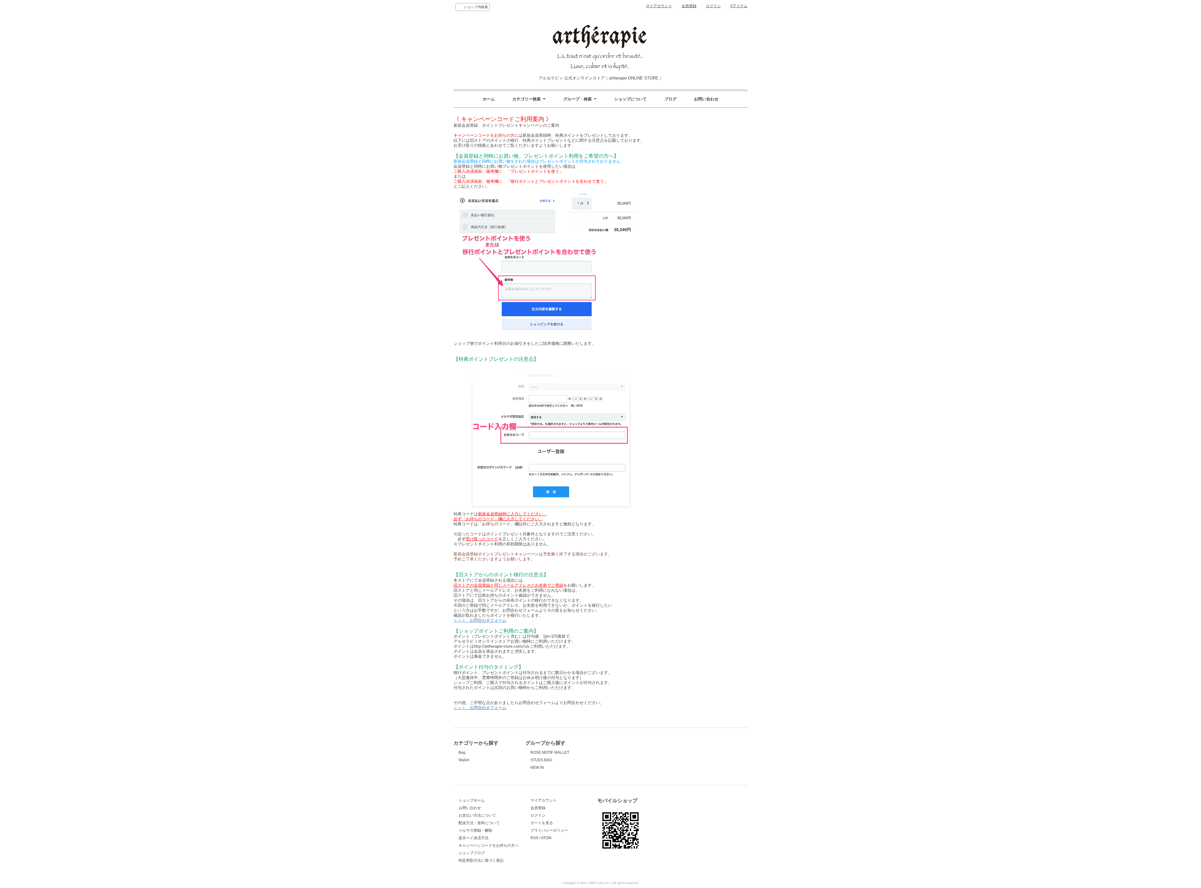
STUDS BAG (541, 760)
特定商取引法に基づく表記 (481, 860)
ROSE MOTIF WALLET (549, 752)
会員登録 (689, 6)
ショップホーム (472, 800)
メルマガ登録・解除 (475, 830)
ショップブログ (472, 853)
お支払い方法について (477, 815)
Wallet (464, 760)
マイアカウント (659, 6)
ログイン (713, 6)
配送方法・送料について (479, 823)
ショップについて (630, 99)
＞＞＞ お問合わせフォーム (480, 620)
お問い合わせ (706, 99)
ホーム (489, 99)
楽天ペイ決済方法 (474, 838)
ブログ (670, 99)
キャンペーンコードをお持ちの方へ (489, 845)
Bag (462, 752)
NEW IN (537, 767)
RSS (534, 838)
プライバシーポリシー (549, 830)
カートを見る (541, 823)
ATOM (546, 838)
